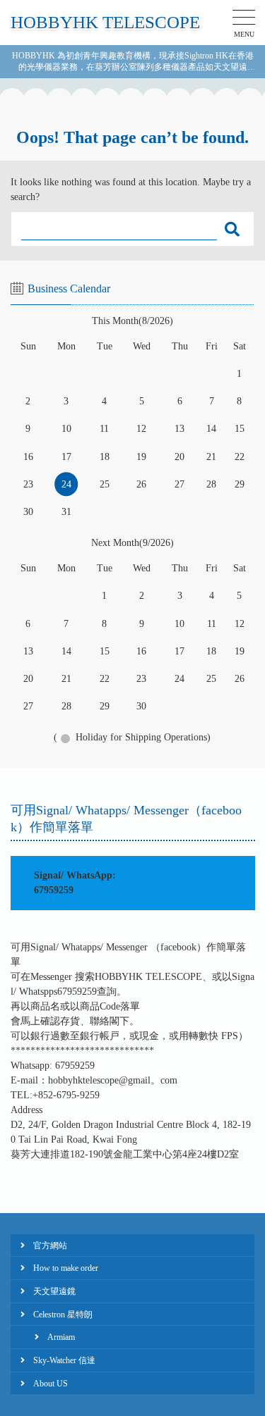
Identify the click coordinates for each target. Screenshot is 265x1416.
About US (50, 1384)
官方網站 (50, 1245)
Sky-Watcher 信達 (64, 1360)
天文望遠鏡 (54, 1291)
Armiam (61, 1337)
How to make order (65, 1268)
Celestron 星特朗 (63, 1314)
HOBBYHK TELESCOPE (105, 22)
